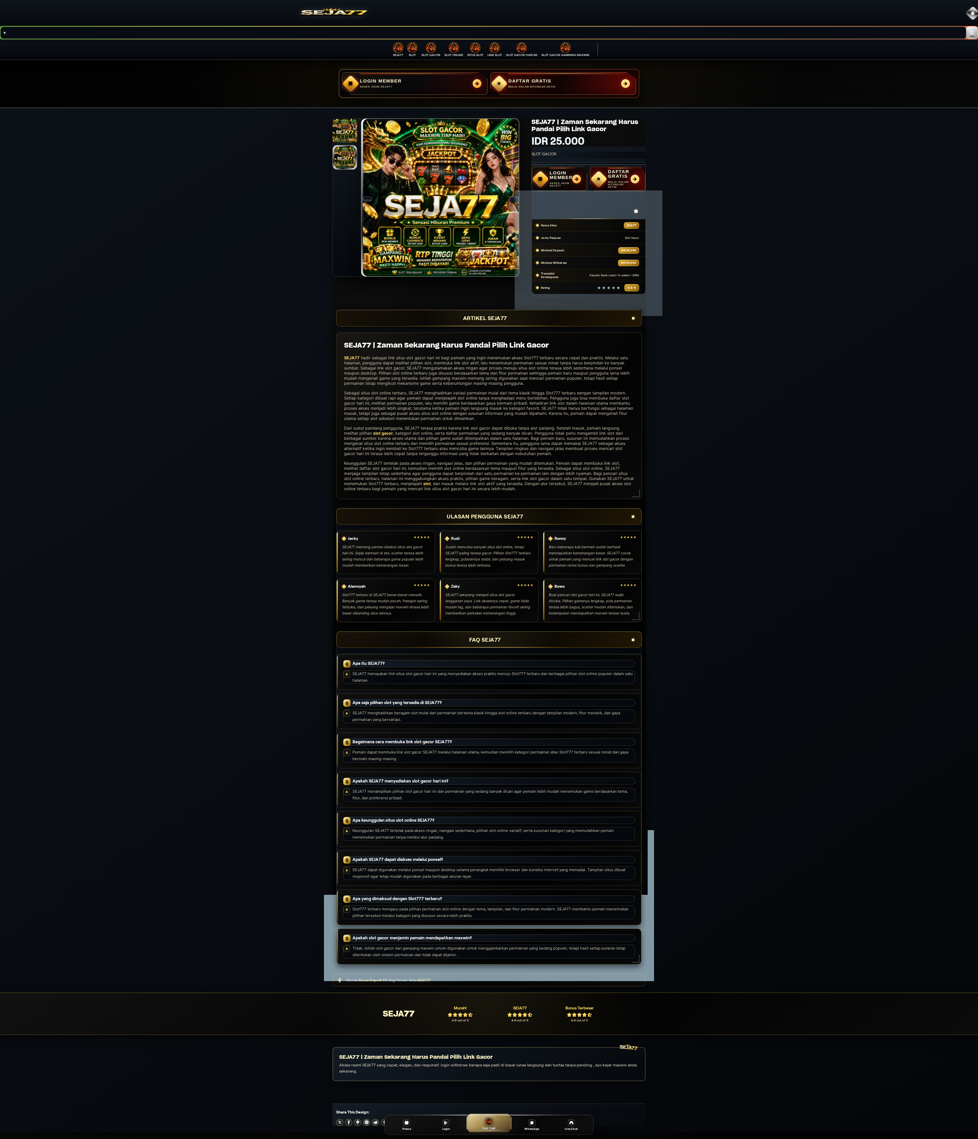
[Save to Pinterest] (366, 1122)
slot (427, 483)
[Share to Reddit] (375, 1122)
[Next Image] (514, 198)
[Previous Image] (367, 198)
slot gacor (383, 433)
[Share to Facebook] (348, 1122)
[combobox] (483, 33)
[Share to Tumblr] (384, 1122)
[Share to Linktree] (357, 1122)
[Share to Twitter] (339, 1122)
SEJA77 (352, 357)
